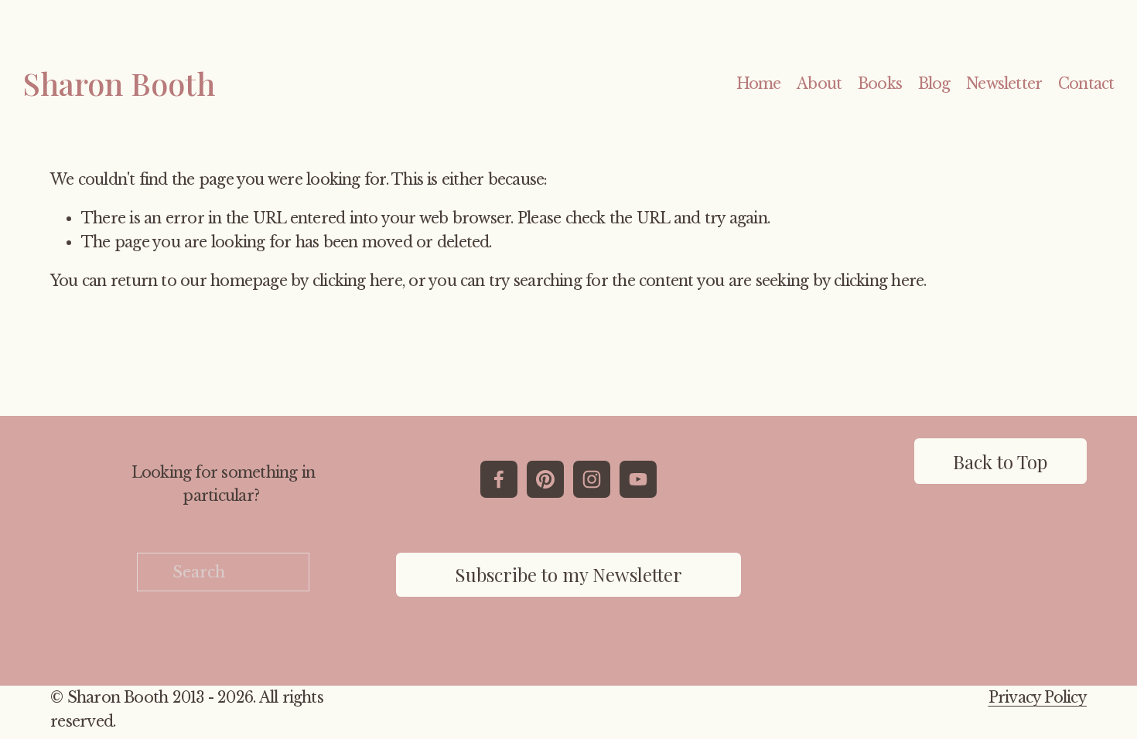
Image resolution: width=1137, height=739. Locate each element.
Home (758, 83)
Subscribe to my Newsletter (568, 574)
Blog (934, 83)
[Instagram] (591, 479)
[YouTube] (638, 479)
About (819, 83)
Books (880, 83)
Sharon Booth (118, 83)
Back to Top (1000, 461)
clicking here (357, 280)
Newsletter (1004, 83)
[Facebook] (498, 479)
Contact (1086, 83)
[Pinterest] (545, 479)
